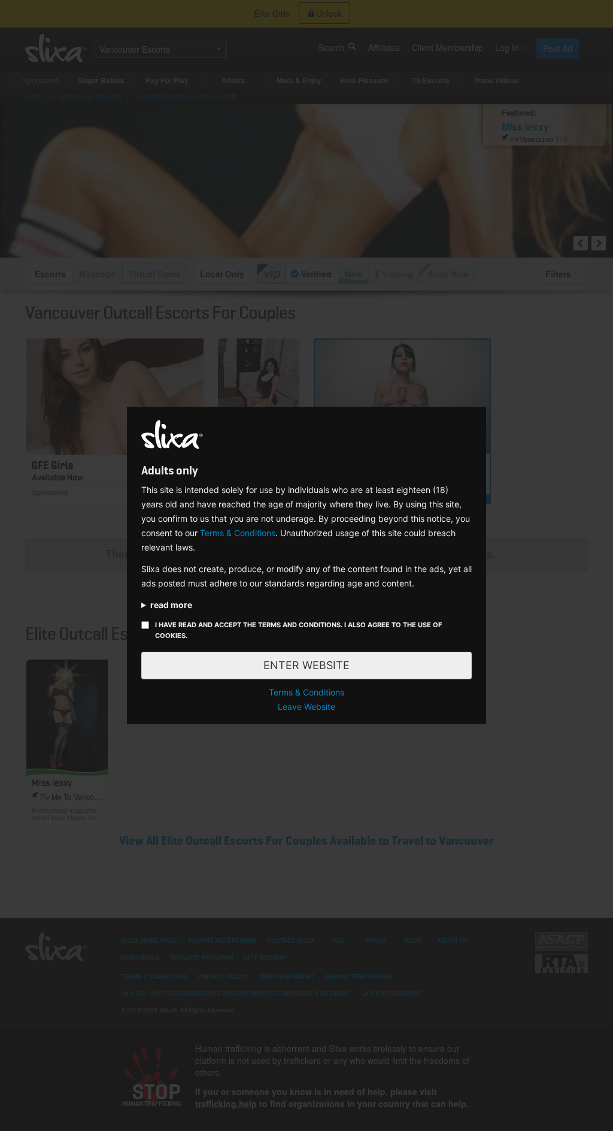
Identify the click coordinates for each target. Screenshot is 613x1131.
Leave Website (306, 706)
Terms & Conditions (237, 533)
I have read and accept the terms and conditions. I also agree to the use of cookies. (298, 630)
